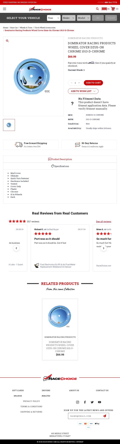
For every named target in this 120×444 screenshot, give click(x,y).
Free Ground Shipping (35, 143)
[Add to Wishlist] (72, 304)
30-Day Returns (90, 143)
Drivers (46, 390)
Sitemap (79, 442)
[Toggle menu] (4, 9)
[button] (105, 8)
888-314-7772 (111, 2)
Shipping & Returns (31, 412)
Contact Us (102, 390)
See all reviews (103, 221)
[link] (60, 265)
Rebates (46, 396)
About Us (74, 390)
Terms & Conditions (31, 406)
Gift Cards (18, 390)
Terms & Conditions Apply (92, 146)
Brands (18, 396)
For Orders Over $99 (32, 146)
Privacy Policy (31, 401)
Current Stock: (76, 70)
